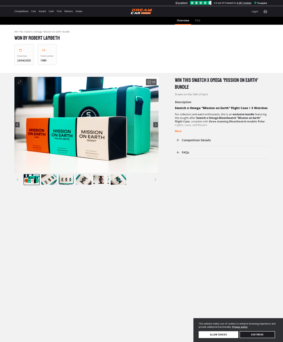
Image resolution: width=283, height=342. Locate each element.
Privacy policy (240, 326)
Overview (183, 20)
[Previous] (17, 124)
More (178, 131)
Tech (59, 11)
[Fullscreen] (19, 82)
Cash (51, 11)
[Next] (155, 124)
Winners (68, 11)
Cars (33, 11)
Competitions (21, 11)
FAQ (197, 20)
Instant (42, 11)
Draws (78, 11)
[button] (86, 125)
